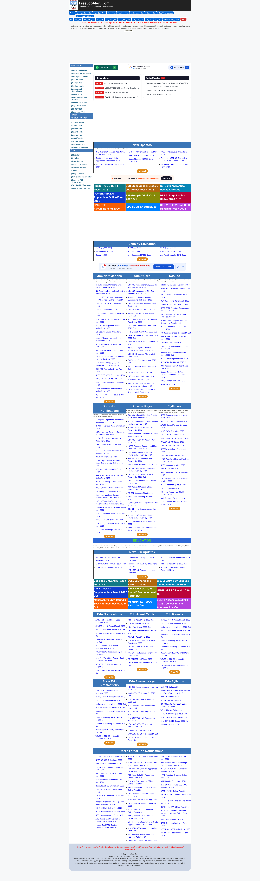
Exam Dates (77, 129)
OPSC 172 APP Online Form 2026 (174, 791)
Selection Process (79, 164)
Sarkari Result (78, 122)
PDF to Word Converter (82, 177)
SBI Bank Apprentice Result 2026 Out (175, 333)
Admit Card (77, 126)
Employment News (80, 77)
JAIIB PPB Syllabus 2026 (170, 687)
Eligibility (76, 155)
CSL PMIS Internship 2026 (106, 457)
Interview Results (79, 144)
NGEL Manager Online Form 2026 (109, 815)
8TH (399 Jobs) (134, 248)
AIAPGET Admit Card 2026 (139, 637)
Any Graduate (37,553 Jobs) (139, 255)
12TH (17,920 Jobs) (168, 248)
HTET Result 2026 (167, 384)
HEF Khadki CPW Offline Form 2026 (175, 807)
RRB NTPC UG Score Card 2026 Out (175, 285)
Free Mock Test (78, 112)
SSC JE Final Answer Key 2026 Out (142, 465)
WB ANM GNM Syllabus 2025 (172, 710)
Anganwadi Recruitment (77, 90)
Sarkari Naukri (78, 86)
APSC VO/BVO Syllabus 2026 (172, 446)
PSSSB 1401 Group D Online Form (109, 520)
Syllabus (75, 158)
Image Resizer (78, 174)
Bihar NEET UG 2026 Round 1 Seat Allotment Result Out (142, 592)
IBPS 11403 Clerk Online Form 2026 (143, 152)
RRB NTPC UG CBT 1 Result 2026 (174, 304)
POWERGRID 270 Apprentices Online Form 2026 (108, 197)
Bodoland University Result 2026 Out (175, 627)
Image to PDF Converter (77, 181)
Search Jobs (77, 80)
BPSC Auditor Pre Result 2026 (172, 381)
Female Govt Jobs (79, 103)
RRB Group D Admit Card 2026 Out (142, 332)
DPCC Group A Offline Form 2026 (109, 488)
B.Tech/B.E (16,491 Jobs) (170, 251)
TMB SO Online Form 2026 (106, 310)
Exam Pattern (77, 161)
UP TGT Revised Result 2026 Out (174, 362)
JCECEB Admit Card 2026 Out (140, 624)
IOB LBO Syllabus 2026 (169, 488)
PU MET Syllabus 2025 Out (171, 725)
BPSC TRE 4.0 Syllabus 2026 (172, 431)
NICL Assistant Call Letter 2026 (141, 376)
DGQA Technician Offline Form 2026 (110, 812)
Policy (123, 854)
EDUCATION (77, 109)
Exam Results (77, 132)
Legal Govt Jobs (79, 106)
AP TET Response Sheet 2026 (140, 493)
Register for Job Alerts (81, 73)
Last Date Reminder (80, 147)
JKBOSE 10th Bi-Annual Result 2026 (111, 564)
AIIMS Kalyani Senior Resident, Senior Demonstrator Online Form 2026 (109, 463)
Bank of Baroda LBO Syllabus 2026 (174, 438)
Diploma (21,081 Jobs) (105, 251)
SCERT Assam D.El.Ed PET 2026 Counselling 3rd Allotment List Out (172, 603)
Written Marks (78, 141)
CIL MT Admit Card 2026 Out (140, 373)
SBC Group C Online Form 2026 (108, 491)
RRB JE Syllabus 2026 (169, 469)
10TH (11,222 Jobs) (104, 248)
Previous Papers (79, 167)
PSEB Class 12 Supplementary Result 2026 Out (110, 592)
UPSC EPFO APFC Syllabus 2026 (173, 421)
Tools (74, 171)
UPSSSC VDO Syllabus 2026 (172, 442)
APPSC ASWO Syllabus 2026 (172, 435)
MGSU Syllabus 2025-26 (170, 700)
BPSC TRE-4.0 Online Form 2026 (108, 379)
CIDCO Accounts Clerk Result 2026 (174, 301)
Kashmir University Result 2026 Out (175, 624)
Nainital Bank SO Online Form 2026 (109, 786)
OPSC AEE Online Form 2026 (172, 819)
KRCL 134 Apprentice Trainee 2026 (142, 800)
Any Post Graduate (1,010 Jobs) (173, 255)
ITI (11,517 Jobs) (134, 251)
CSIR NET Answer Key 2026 (139, 730)
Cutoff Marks (77, 138)
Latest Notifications (80, 70)
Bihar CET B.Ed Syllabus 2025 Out (174, 721)
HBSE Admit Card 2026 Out (139, 627)
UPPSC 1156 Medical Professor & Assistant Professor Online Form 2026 (173, 813)
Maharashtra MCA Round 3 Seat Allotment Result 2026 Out (110, 603)
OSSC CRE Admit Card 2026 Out (141, 310)
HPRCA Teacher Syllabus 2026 (173, 485)
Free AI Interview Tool (81, 188)
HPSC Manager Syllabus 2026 (172, 465)
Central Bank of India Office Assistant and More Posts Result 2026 (173, 374)
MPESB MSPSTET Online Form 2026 (175, 829)
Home (72, 13)
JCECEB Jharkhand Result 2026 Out (111, 567)
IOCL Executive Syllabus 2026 (172, 455)
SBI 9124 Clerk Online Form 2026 (108, 808)
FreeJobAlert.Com (94, 3)
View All (142, 171)
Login (182, 267)
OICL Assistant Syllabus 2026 (172, 498)
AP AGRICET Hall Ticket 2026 (140, 659)
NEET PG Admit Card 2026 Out (173, 564)
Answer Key (77, 135)
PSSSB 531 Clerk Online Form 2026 (142, 841)
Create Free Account (163, 267)
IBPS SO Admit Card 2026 (141, 206)
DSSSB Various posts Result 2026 (174, 359)
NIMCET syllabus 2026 (169, 697)
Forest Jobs (77, 94)
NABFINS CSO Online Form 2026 (108, 760)
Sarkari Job (77, 83)
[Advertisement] (130, 46)
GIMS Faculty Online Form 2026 (173, 781)
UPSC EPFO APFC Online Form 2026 (110, 375)
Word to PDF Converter (82, 185)
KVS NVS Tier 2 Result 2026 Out (173, 343)
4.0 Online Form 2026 (107, 207)
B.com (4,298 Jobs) (104, 255)
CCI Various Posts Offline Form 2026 (110, 756)
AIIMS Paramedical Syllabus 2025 (174, 717)
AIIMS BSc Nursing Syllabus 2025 (174, 714)
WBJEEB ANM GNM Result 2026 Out (143, 734)
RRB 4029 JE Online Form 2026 (141, 156)
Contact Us (132, 854)
